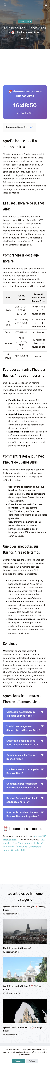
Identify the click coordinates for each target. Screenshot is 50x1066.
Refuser (32, 1061)
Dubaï (40, 843)
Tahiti (23, 850)
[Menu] (46, 4)
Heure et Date (25, 21)
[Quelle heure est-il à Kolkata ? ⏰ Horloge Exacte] (25, 969)
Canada (15, 850)
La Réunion (8, 846)
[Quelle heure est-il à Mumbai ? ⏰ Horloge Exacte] (25, 1011)
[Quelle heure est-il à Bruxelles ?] (25, 931)
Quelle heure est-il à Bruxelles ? (17, 948)
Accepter (18, 1061)
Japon (6, 850)
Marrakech (30, 843)
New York (18, 843)
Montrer (28, 127)
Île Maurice (21, 846)
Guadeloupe (35, 846)
